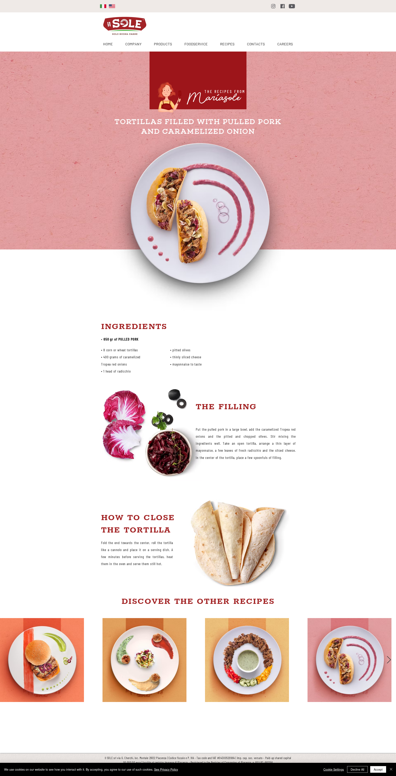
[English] (110, 6)
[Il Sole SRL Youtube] (292, 6)
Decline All (357, 769)
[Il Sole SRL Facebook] (282, 6)
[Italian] (101, 6)
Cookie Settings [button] (333, 769)
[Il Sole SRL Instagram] (273, 6)
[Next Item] (389, 660)
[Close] (391, 769)
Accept (378, 769)
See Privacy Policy (166, 769)
